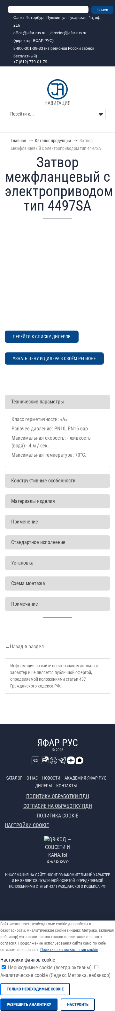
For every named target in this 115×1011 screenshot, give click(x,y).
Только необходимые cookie (35, 989)
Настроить (77, 1004)
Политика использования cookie (69, 949)
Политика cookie (57, 816)
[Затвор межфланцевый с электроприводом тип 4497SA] (57, 274)
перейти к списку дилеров (42, 336)
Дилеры (43, 785)
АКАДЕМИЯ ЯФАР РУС (85, 778)
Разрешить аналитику (29, 1004)
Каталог (13, 778)
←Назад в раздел (24, 647)
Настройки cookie (27, 825)
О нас (32, 778)
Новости (51, 778)
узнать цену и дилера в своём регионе (54, 358)
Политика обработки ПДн (57, 796)
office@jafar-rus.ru (29, 33)
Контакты (66, 785)
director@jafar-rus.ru (68, 33)
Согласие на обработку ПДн (57, 806)
